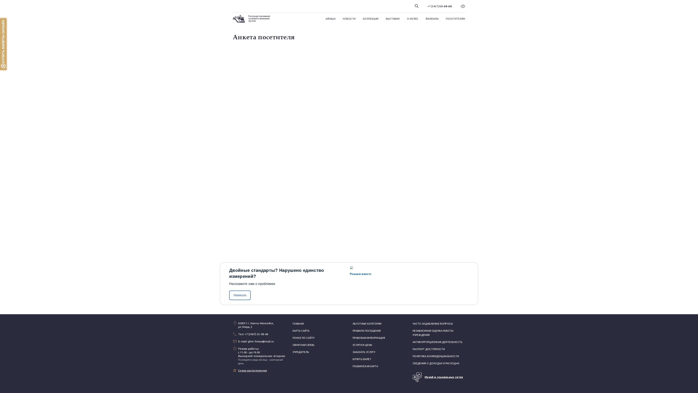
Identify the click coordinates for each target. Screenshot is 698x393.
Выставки (393, 18)
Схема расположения (252, 370)
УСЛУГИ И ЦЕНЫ (362, 345)
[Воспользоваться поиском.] (416, 6)
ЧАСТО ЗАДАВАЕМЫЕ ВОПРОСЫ (433, 323)
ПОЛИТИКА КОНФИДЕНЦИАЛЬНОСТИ (436, 356)
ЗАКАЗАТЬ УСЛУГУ (364, 352)
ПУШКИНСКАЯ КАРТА (365, 366)
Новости (349, 18)
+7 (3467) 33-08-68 (256, 334)
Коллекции (371, 18)
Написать (240, 295)
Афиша (331, 18)
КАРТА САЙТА (301, 330)
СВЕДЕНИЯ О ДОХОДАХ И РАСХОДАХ (436, 363)
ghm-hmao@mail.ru (261, 341)
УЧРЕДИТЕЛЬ (301, 352)
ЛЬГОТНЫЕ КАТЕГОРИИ (367, 323)
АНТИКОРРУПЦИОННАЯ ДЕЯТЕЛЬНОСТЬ (438, 342)
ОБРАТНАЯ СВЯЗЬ (303, 345)
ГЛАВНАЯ (298, 323)
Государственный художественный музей (259, 18)
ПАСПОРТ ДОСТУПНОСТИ (429, 349)
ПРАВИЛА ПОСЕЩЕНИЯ (367, 330)
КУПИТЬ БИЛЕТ (362, 359)
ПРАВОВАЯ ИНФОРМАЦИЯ (369, 337)
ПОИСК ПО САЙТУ (303, 337)
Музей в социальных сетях (444, 377)
